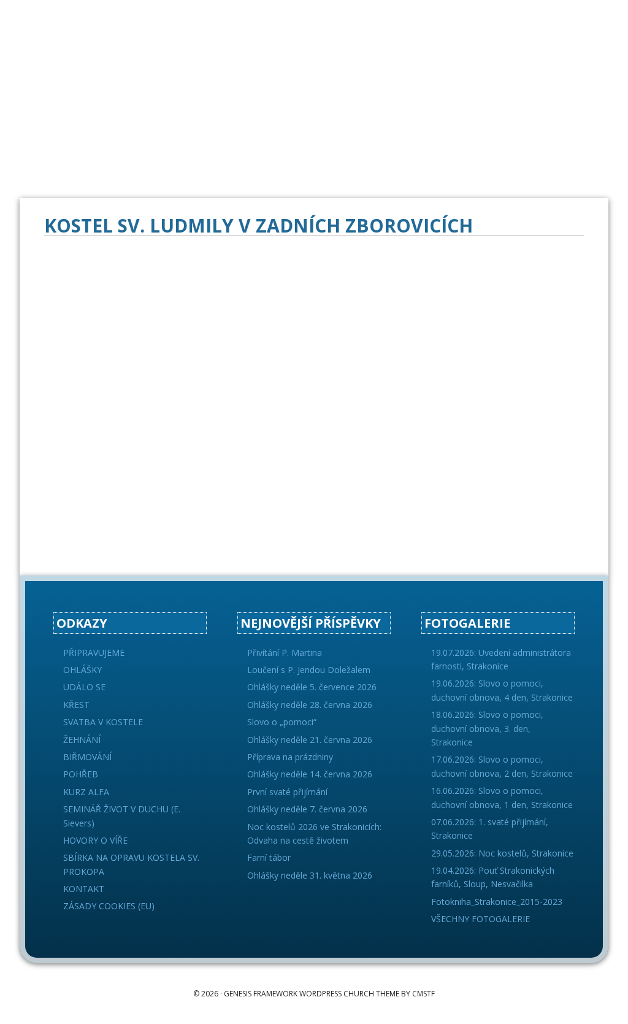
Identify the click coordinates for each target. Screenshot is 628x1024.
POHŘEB (80, 774)
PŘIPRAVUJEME (93, 652)
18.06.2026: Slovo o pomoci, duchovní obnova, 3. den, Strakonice (487, 728)
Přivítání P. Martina (284, 652)
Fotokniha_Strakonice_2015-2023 (496, 901)
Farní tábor (269, 857)
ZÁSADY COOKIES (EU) (109, 906)
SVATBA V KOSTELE (103, 722)
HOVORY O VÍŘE (95, 840)
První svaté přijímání (287, 792)
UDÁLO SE (84, 687)
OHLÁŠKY (82, 670)
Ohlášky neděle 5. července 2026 (312, 687)
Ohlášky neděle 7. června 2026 (307, 809)
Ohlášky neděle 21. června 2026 (309, 739)
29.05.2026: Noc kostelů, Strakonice (502, 853)
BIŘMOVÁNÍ (87, 757)
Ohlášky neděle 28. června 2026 (309, 704)
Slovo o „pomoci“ (281, 722)
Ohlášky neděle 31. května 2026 (309, 875)
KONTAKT (83, 889)
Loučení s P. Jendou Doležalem (308, 670)
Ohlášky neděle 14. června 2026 (309, 774)
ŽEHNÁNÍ (82, 739)
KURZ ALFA (86, 792)
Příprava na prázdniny (290, 757)
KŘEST (76, 704)
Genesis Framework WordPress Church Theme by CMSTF (329, 993)
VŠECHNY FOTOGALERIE (480, 919)
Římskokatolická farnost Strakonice (112, 30)
